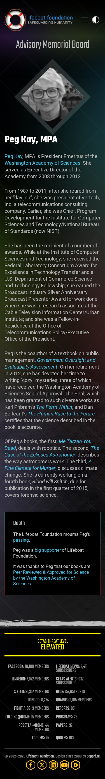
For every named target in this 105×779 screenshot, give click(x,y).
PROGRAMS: (64, 717)
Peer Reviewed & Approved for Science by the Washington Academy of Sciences (51, 578)
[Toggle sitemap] (84, 19)
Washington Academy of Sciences (42, 163)
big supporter (48, 550)
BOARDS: (62, 700)
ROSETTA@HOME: (31, 725)
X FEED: (19, 692)
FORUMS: (38, 738)
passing (21, 540)
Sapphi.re (93, 756)
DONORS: (34, 700)
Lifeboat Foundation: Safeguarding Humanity (38, 19)
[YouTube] (64, 765)
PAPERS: (62, 725)
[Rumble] (75, 765)
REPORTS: (63, 708)
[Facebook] (30, 765)
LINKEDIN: (19, 679)
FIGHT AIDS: (22, 708)
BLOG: (60, 692)
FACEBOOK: (16, 666)
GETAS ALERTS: (67, 679)
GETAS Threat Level (53, 645)
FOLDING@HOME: (17, 717)
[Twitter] (42, 765)
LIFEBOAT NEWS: (68, 666)
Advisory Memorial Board (52, 45)
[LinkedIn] (53, 765)
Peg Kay (13, 156)
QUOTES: (62, 738)
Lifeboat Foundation (40, 756)
